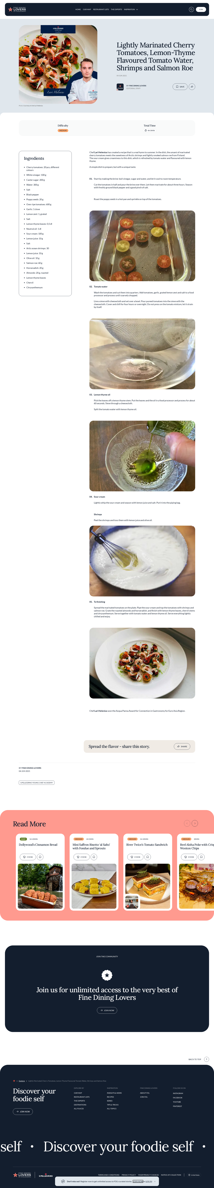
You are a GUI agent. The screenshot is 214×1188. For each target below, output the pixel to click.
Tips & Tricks (112, 1105)
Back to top (195, 1059)
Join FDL (144, 1097)
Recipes (110, 1097)
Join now (25, 1111)
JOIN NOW (138, 1181)
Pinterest (177, 1106)
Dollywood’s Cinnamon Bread (38, 845)
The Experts (116, 9)
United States (195, 1175)
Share (184, 746)
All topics (111, 1109)
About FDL (145, 1093)
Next (195, 823)
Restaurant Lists (101, 9)
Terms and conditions (108, 1175)
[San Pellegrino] (46, 1176)
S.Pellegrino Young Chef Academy (36, 783)
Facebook (177, 1098)
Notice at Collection (171, 1175)
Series (109, 1101)
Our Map (87, 9)
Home (78, 9)
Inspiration (129, 9)
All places (79, 1109)
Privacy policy (129, 1175)
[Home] (17, 8)
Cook (30, 857)
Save (182, 86)
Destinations (80, 1105)
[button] (191, 9)
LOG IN (149, 1181)
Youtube (177, 1102)
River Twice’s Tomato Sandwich (147, 845)
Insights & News (114, 1093)
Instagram (178, 1093)
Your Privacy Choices (148, 1175)
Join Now (109, 1010)
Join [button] (201, 9)
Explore (22, 1081)
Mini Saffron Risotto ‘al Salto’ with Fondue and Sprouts (91, 846)
